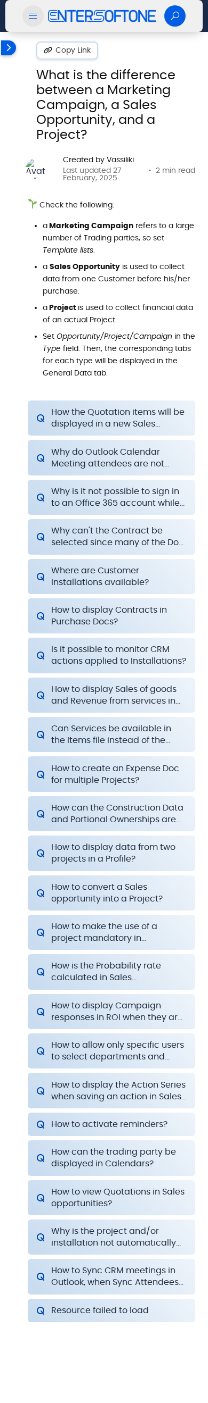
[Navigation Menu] (33, 16)
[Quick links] (102, 16)
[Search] (175, 16)
